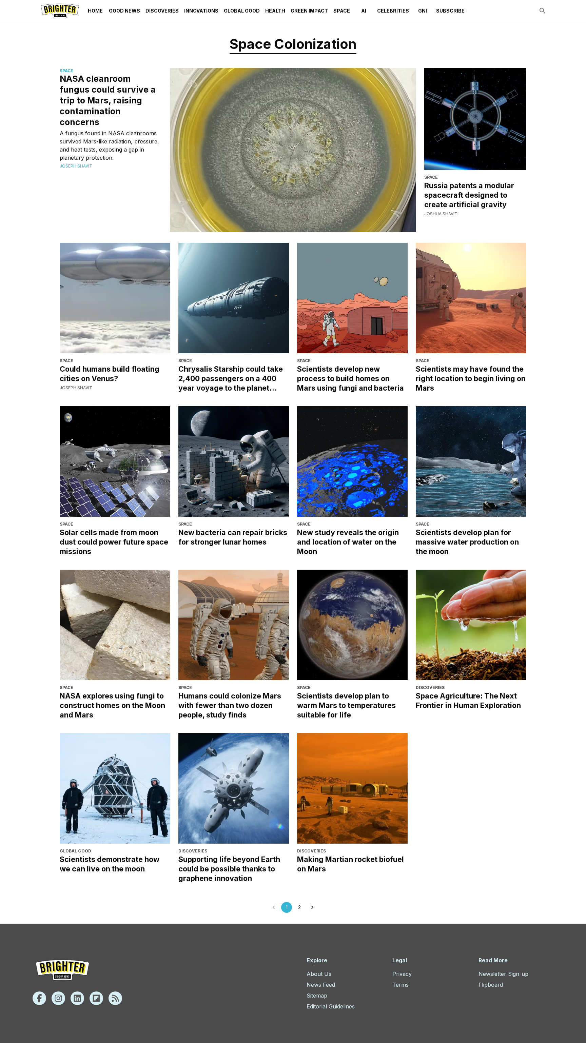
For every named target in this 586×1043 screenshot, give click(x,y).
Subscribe (450, 11)
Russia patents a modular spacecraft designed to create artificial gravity (469, 195)
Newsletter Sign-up (503, 973)
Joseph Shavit (76, 166)
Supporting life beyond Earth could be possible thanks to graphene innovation (229, 869)
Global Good (242, 11)
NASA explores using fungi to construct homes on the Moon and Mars (112, 705)
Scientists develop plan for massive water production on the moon (467, 542)
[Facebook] (39, 998)
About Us (319, 973)
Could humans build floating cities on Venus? (109, 374)
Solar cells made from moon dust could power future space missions (114, 542)
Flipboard (490, 984)
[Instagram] (58, 998)
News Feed (321, 984)
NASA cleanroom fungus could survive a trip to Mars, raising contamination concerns (108, 100)
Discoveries (162, 11)
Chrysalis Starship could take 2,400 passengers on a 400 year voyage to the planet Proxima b (230, 379)
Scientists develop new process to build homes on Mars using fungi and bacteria (350, 378)
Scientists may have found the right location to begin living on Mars (471, 378)
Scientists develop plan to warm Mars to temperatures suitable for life (346, 705)
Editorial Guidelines (331, 1006)
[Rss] (115, 998)
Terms (400, 984)
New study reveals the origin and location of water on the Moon (348, 542)
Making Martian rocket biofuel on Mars (350, 864)
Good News (124, 11)
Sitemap (317, 995)
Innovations (201, 11)
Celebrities (393, 11)
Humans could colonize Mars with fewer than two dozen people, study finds (229, 705)
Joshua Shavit (440, 213)
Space (341, 11)
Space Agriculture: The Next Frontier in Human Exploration (468, 700)
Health (275, 11)
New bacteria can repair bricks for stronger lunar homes (232, 537)
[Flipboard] (96, 998)
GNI (422, 11)
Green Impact (309, 11)
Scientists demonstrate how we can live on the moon (109, 864)
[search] (542, 11)
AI (363, 11)
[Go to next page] (312, 907)
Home (95, 11)
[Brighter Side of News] (60, 11)
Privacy (402, 973)
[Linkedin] (77, 998)
